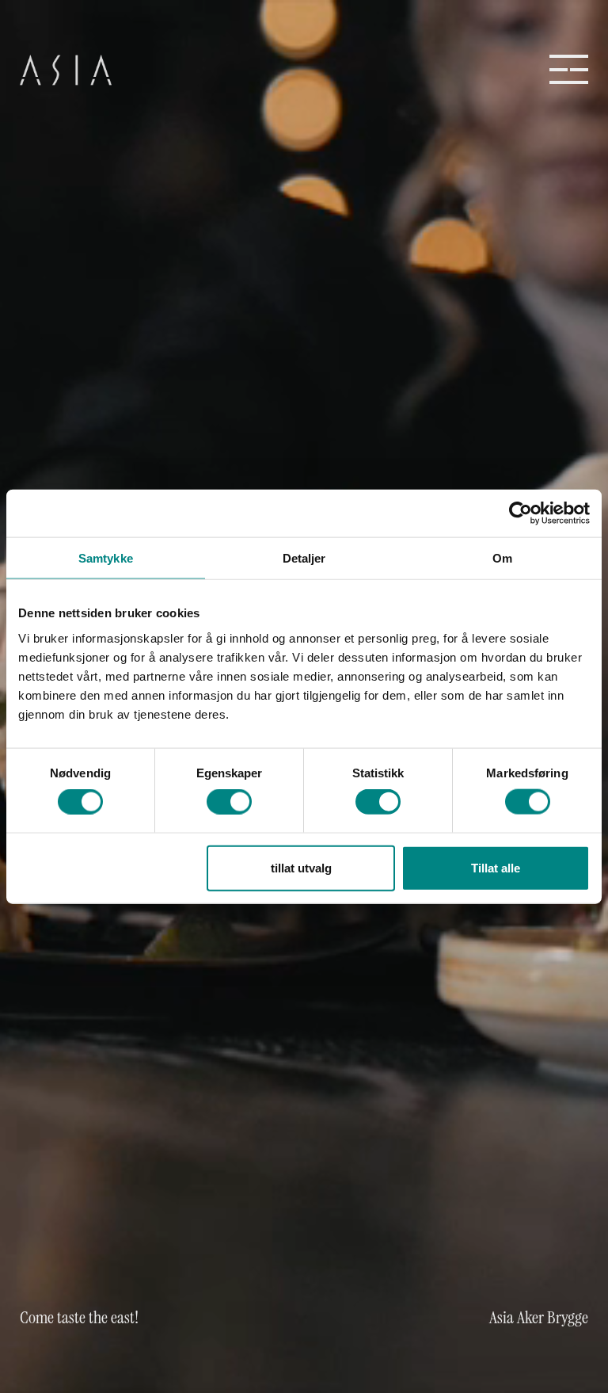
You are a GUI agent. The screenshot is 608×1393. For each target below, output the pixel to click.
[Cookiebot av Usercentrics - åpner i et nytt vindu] (520, 513)
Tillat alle (495, 867)
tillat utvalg (301, 867)
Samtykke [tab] (105, 558)
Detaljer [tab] (304, 558)
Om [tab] (502, 558)
